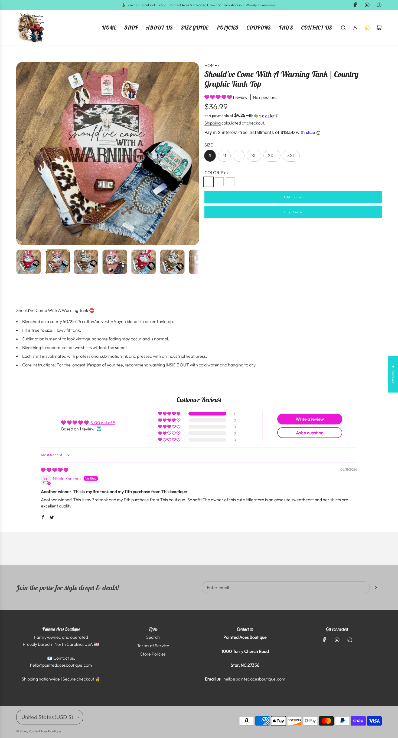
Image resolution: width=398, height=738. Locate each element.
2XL (272, 155)
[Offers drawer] (367, 28)
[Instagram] (367, 5)
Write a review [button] (310, 419)
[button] (20, 153)
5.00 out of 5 (102, 422)
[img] (54, 470)
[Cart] (379, 28)
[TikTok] (379, 5)
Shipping (212, 123)
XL (254, 155)
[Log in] (355, 28)
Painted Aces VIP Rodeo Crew (192, 5)
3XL (291, 155)
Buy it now (293, 212)
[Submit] (376, 587)
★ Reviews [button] (393, 374)
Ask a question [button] (310, 432)
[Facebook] (355, 5)
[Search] (343, 28)
